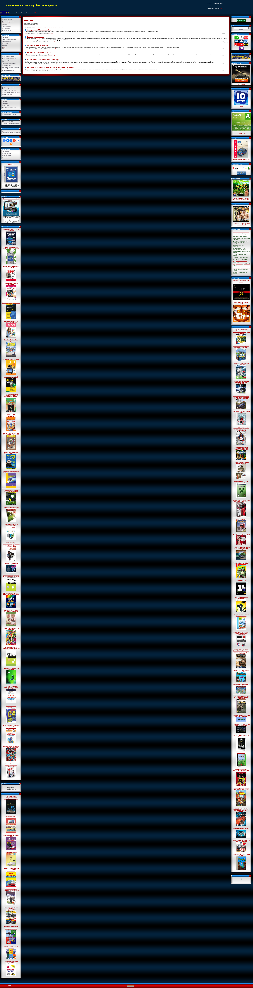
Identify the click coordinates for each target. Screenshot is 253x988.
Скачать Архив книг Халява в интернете (11, 629)
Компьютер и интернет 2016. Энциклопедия (11, 267)
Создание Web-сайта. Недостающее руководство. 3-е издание (11, 648)
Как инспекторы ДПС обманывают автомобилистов (11, 889)
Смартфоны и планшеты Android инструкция (11, 322)
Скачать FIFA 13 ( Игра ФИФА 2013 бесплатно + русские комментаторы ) (241, 429)
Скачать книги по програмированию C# (11, 706)
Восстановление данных (9, 39)
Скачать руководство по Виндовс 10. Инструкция (11, 453)
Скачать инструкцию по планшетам (11, 284)
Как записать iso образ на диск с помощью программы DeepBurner (50, 67)
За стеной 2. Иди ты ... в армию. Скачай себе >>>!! (241, 224)
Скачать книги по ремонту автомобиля (11, 947)
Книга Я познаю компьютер (11, 507)
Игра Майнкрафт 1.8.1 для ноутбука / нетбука (241, 482)
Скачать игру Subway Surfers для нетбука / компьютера (241, 788)
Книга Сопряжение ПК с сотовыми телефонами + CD (11, 248)
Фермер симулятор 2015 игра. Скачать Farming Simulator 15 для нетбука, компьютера (241, 397)
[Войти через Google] (17, 140)
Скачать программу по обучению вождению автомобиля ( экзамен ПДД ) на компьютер (241, 331)
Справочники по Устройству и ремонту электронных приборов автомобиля (11, 928)
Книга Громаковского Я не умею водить (11, 962)
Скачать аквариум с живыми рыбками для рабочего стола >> (241, 199)
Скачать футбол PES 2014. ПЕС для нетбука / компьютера (241, 501)
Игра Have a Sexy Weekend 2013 (241, 534)
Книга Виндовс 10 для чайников (11, 303)
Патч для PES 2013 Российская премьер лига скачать (241, 725)
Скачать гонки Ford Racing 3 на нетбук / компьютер (241, 841)
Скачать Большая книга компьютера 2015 (11, 525)
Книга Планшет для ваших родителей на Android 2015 (11, 611)
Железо (5, 45)
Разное (5, 48)
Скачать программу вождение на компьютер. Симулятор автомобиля (241, 548)
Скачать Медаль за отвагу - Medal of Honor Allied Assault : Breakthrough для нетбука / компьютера (241, 651)
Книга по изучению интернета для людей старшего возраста (11, 594)
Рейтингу (45, 27)
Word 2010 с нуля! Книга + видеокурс (11, 415)
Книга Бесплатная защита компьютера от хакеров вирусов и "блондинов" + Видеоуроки (11, 396)
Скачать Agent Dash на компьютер (241, 598)
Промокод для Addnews (35, 37)
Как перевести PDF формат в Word (39, 30)
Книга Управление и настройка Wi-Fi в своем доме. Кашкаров (11, 472)
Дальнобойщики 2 (241, 519)
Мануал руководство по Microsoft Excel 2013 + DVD (11, 491)
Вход (36, 12)
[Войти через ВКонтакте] (7, 140)
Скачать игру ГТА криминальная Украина (241, 581)
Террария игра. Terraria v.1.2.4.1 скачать (241, 855)
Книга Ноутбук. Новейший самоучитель (11, 340)
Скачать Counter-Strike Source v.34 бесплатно (241, 736)
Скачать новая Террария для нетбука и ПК (241, 671)
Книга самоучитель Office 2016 (11, 359)
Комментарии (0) (51, 33)
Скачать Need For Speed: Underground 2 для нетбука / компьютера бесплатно (241, 448)
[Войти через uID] (4, 140)
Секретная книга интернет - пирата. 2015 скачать (11, 564)
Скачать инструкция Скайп (11, 377)
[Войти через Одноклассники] (11, 143)
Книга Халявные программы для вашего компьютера (11, 747)
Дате (34, 27)
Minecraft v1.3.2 (241, 753)
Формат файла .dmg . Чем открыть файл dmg (43, 59)
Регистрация (31, 12)
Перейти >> (242, 133)
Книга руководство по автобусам (11, 817)
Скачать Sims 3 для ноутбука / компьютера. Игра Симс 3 (241, 346)
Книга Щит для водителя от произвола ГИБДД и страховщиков (11, 870)
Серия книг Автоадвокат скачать (11, 907)
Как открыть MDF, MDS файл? (37, 45)
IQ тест (241, 106)
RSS (221, 8)
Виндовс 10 (11, 164)
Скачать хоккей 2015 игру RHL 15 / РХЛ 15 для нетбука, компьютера (241, 633)
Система (5, 37)
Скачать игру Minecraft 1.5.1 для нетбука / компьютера (241, 716)
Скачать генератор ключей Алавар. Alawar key (241, 615)
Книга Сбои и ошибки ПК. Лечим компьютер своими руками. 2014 (11, 687)
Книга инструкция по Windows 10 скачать (11, 230)
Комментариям (52, 27)
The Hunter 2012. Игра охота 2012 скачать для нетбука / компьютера (241, 697)
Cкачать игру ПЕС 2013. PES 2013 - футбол (241, 364)
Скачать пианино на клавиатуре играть (241, 829)
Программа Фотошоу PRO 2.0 (11, 198)
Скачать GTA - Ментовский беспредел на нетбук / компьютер (241, 382)
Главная (19, 12)
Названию (39, 27)
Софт (4, 47)
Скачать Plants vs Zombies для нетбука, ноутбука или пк (241, 562)
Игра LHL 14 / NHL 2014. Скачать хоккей (241, 412)
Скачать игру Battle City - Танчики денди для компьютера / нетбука (241, 770)
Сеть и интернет (7, 41)
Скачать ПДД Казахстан (11, 852)
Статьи (24, 12)
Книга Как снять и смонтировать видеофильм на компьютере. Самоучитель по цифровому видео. (11, 544)
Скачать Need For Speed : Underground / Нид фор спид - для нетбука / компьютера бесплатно (241, 809)
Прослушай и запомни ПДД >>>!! (241, 159)
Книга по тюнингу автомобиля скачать (11, 836)
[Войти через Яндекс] (14, 140)
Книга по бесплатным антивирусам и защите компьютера (11, 765)
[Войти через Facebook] (10, 140)
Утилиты (5, 43)
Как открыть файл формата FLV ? (39, 52)
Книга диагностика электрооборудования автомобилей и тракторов (11, 797)
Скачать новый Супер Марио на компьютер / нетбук (241, 685)
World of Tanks (241, 84)
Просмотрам (60, 27)
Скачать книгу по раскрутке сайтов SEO (11, 669)
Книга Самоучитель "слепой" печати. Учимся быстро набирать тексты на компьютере (11, 727)
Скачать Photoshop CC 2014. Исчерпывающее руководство (11, 575)
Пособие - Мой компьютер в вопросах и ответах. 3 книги (11, 434)
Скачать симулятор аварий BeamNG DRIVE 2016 (241, 463)
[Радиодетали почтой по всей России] (11, 78)
